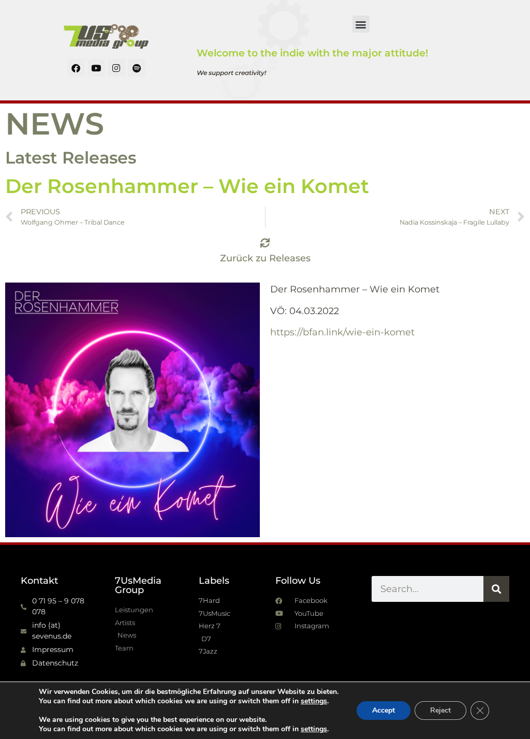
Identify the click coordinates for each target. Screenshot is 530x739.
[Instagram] (116, 68)
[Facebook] (76, 68)
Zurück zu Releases (265, 258)
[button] (361, 24)
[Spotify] (136, 68)
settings (314, 701)
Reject (440, 710)
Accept (383, 710)
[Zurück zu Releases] (265, 242)
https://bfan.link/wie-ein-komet (342, 332)
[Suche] (496, 589)
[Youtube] (96, 68)
